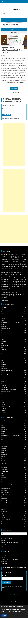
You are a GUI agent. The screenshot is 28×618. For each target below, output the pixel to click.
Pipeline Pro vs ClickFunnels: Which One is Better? (12, 50)
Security (4, 381)
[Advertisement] (14, 144)
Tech (2, 402)
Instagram (4, 354)
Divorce (3, 326)
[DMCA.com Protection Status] (5, 300)
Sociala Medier (5, 391)
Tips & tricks (5, 406)
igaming (3, 349)
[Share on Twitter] (15, 92)
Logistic (4, 368)
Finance (3, 335)
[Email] (18, 92)
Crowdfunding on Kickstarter (10, 322)
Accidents (4, 307)
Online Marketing (6, 370)
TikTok (3, 404)
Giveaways (4, 341)
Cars (2, 320)
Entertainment (5, 328)
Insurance (4, 356)
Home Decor (4, 345)
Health (3, 343)
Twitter (3, 412)
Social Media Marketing (8, 389)
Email (4, 108)
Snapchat (4, 385)
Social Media (5, 387)
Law (2, 360)
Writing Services (6, 538)
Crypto (3, 324)
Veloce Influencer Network (9, 542)
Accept (4, 615)
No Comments (14, 32)
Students (4, 398)
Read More (14, 88)
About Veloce (5, 544)
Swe (2, 400)
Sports (3, 396)
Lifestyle (4, 364)
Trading (3, 408)
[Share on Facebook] (13, 92)
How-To (3, 347)
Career (3, 318)
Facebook (4, 332)
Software (4, 393)
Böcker (3, 314)
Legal (3, 362)
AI (2, 309)
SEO (2, 383)
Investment (4, 358)
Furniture (4, 337)
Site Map (4, 547)
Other (3, 372)
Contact (3, 540)
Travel (3, 410)
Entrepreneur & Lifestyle (9, 330)
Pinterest (4, 377)
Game (2, 339)
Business (4, 316)
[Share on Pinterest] (17, 92)
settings (20, 611)
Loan (2, 366)
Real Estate (5, 379)
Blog (4, 55)
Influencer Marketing (7, 351)
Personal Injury (6, 375)
